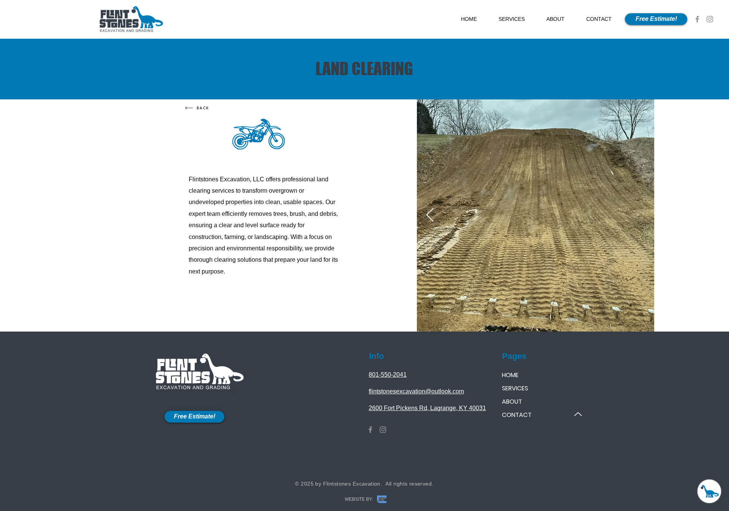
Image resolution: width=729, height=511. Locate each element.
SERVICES (515, 388)
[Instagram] (709, 19)
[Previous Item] (430, 215)
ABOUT (512, 401)
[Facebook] (697, 19)
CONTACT (517, 414)
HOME (510, 375)
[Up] (578, 414)
